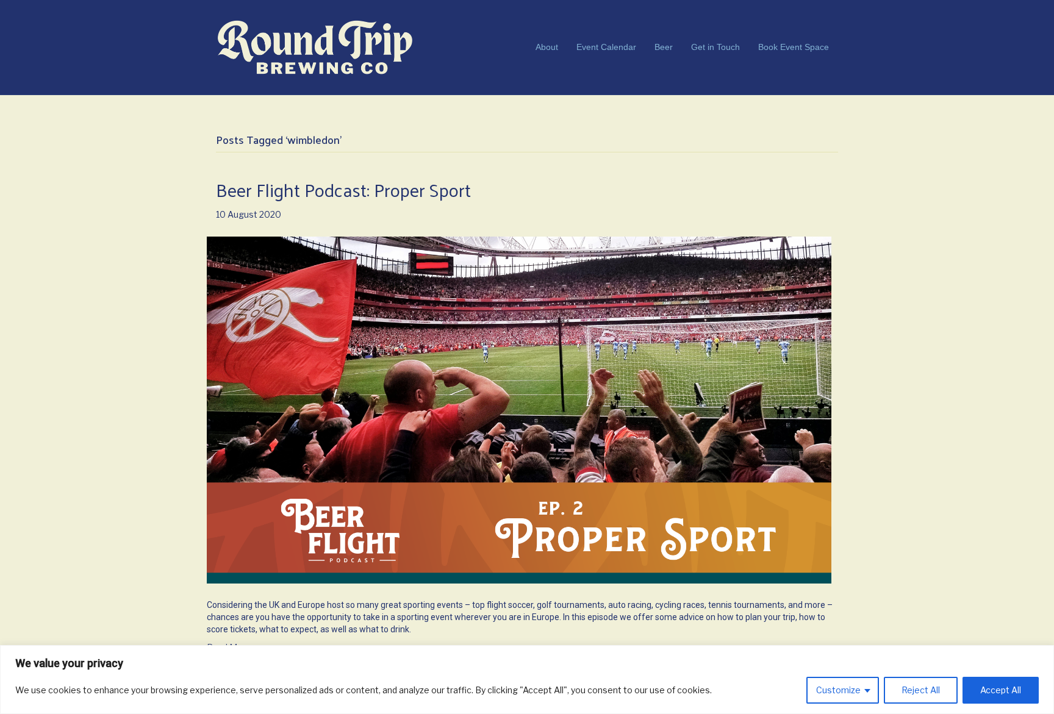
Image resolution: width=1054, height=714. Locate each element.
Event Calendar (606, 47)
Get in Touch (715, 47)
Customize (838, 690)
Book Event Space (793, 47)
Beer (663, 47)
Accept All (1000, 690)
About (547, 47)
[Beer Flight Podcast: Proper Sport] (519, 409)
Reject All (921, 690)
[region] (527, 679)
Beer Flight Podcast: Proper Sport (343, 189)
